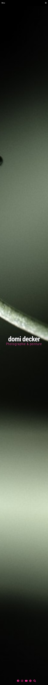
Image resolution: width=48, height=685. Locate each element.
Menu (3, 3)
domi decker (24, 339)
